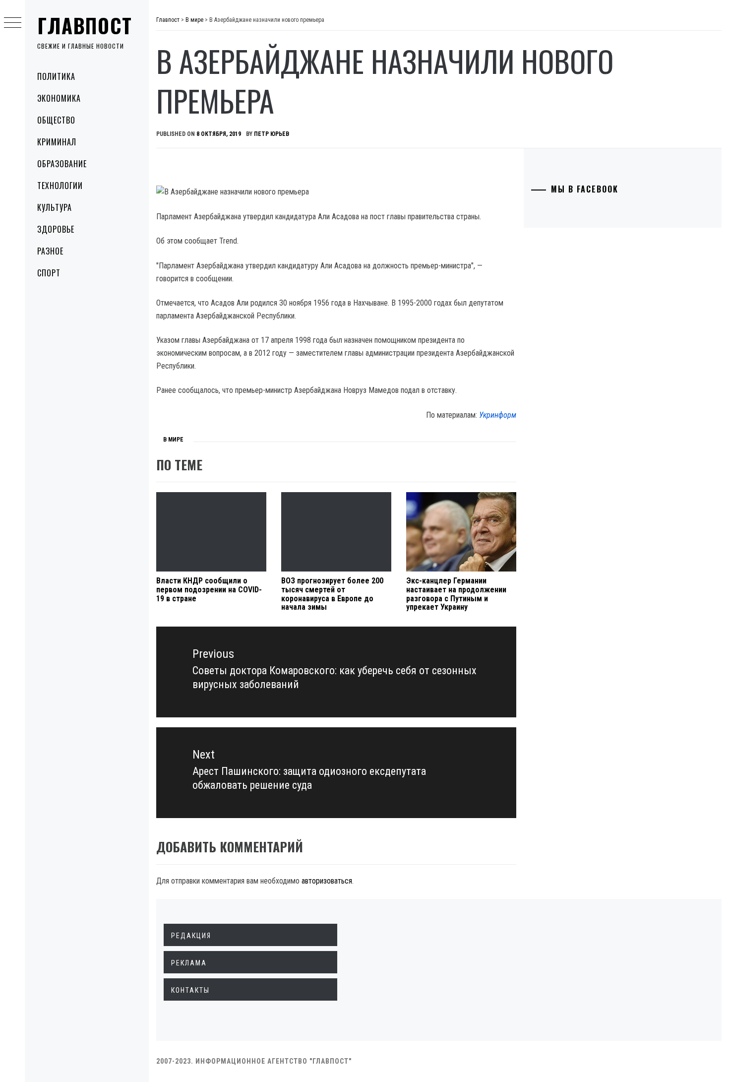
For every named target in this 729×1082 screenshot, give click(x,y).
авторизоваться (327, 881)
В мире (173, 439)
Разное (50, 251)
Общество (56, 120)
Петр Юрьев (271, 133)
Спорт (49, 273)
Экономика (59, 98)
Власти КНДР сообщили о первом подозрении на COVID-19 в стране (209, 589)
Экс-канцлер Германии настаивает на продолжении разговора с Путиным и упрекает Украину (456, 594)
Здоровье (55, 229)
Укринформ (497, 415)
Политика (56, 76)
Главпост (84, 25)
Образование (62, 164)
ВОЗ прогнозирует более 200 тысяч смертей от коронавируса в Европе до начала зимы (332, 594)
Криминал (56, 142)
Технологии (60, 185)
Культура (54, 207)
